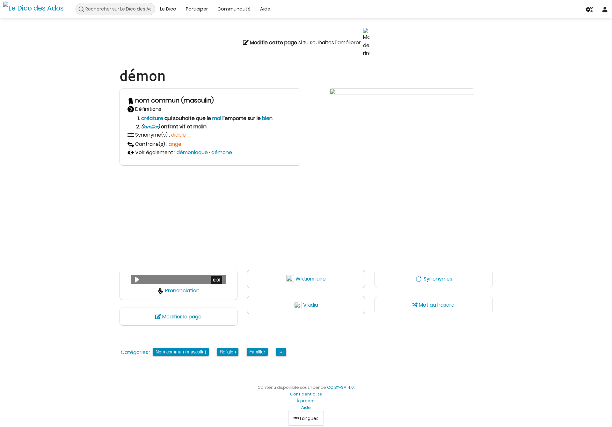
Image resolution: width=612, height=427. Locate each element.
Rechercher (83, 9)
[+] (281, 351)
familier (150, 127)
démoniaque (192, 152)
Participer (197, 9)
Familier (257, 351)
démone (221, 152)
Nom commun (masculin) (181, 351)
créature (152, 118)
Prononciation (182, 290)
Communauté (234, 9)
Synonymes (438, 278)
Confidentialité (306, 394)
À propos (306, 401)
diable (178, 135)
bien (267, 118)
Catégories (134, 352)
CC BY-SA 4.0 (340, 387)
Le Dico (168, 9)
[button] (178, 279)
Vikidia (310, 305)
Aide (265, 9)
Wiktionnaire (310, 278)
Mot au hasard (436, 305)
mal (216, 118)
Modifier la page (181, 316)
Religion (228, 351)
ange (175, 144)
